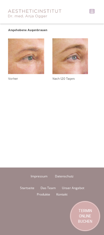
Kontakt (61, 194)
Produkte (43, 194)
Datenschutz (64, 176)
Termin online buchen (85, 216)
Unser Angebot (73, 188)
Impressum (39, 176)
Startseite (27, 188)
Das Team (48, 188)
